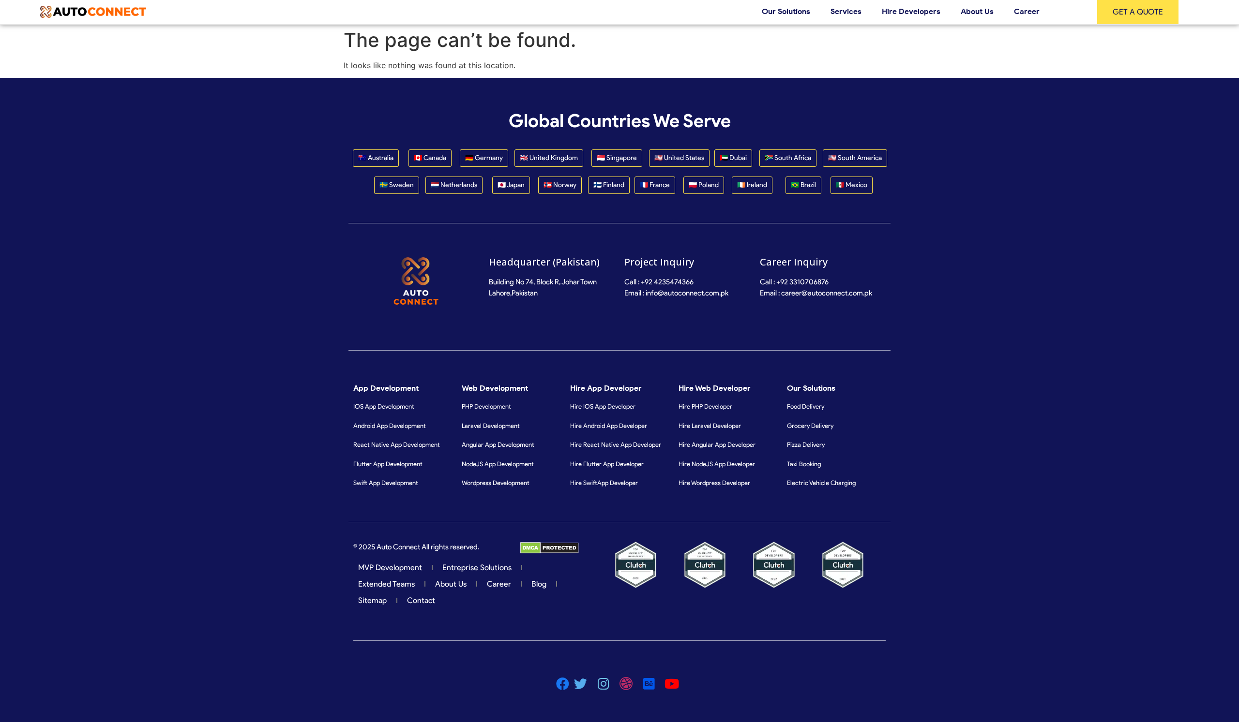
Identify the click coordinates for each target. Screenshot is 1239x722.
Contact (421, 600)
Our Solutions (786, 11)
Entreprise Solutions (477, 567)
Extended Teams (386, 584)
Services (846, 11)
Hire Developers (911, 11)
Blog (538, 584)
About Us (977, 11)
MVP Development (390, 567)
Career (1027, 11)
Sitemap (372, 600)
